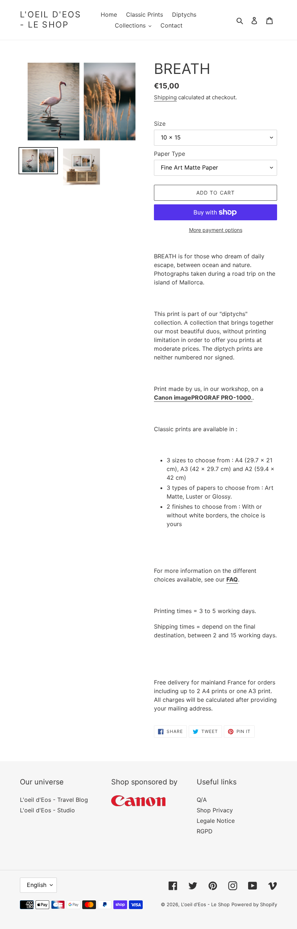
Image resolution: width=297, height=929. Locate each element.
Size (160, 123)
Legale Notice (216, 820)
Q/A (202, 799)
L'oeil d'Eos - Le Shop (50, 20)
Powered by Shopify (254, 904)
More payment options (215, 230)
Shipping (165, 97)
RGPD (205, 831)
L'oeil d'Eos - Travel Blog (54, 799)
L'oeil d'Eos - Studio (47, 810)
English (36, 884)
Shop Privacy (215, 810)
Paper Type (169, 153)
